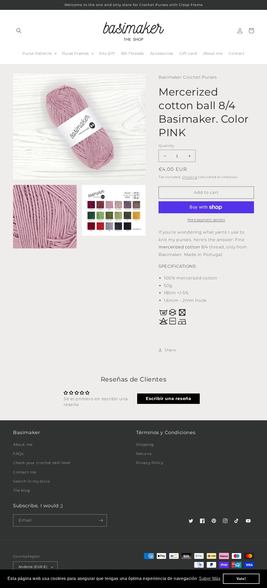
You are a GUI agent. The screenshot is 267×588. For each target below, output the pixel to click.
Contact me (24, 472)
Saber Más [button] (209, 578)
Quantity (166, 145)
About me (23, 444)
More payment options (206, 220)
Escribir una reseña (168, 398)
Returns (143, 453)
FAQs (18, 453)
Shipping (189, 177)
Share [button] (170, 350)
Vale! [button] (241, 579)
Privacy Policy (149, 462)
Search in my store (31, 481)
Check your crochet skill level (41, 462)
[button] (19, 30)
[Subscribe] (101, 520)
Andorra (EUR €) (33, 567)
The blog (21, 490)
